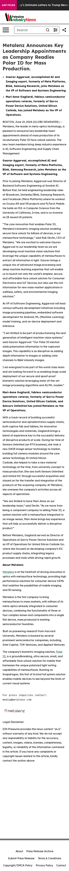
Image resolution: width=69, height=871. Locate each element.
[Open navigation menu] (6, 30)
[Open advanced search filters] (55, 30)
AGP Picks (8, 5)
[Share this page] (64, 30)
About (19, 851)
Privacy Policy (44, 865)
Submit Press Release (21, 858)
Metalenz (8, 572)
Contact (61, 865)
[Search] (48, 30)
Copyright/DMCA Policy (17, 865)
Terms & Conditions (49, 858)
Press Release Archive (39, 851)
